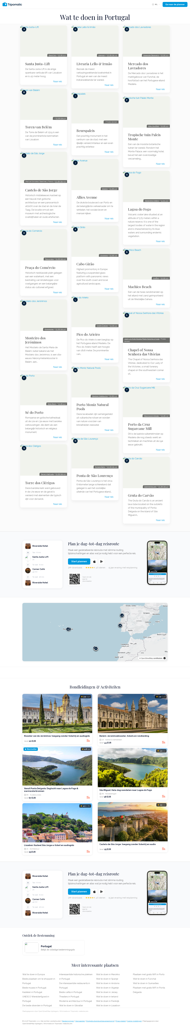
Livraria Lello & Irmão (94, 64)
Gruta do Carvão (141, 495)
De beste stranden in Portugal (37, 1005)
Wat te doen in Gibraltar (71, 1005)
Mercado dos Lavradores (138, 66)
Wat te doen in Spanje (107, 979)
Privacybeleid (121, 1021)
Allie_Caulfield (153, 126)
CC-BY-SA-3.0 (60, 181)
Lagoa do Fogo (139, 209)
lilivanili (105, 189)
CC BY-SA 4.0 (163, 487)
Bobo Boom (52, 404)
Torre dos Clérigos (40, 483)
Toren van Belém (38, 127)
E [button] (120, 625)
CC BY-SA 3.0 (60, 259)
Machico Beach (139, 287)
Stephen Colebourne (100, 396)
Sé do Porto (34, 412)
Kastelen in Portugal (32, 992)
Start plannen (79, 561)
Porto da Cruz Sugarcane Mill (140, 426)
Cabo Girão (85, 264)
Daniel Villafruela (47, 474)
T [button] (96, 648)
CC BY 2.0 (62, 55)
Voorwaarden (80, 1021)
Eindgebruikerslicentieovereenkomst (100, 1021)
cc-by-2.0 (164, 201)
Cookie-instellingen (134, 1021)
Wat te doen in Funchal (144, 979)
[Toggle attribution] (164, 658)
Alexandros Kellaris (152, 201)
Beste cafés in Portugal (70, 992)
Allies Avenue (87, 197)
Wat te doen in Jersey (107, 992)
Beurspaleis (86, 130)
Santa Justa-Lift (37, 64)
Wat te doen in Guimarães (146, 983)
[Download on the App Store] (94, 561)
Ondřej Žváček (102, 326)
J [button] (122, 615)
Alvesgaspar (49, 329)
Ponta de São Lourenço (95, 475)
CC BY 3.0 (113, 255)
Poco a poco (49, 259)
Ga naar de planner (175, 4)
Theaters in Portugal (69, 996)
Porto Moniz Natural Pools (93, 406)
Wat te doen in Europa (33, 974)
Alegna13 (101, 55)
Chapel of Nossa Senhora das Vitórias (144, 352)
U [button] (68, 629)
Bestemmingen (68, 1021)
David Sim (52, 55)
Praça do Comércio (40, 267)
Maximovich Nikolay (151, 416)
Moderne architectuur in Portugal (75, 1001)
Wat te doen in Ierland (107, 996)
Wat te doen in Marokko (108, 974)
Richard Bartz (100, 467)
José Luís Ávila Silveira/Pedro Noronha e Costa (141, 339)
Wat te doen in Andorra (107, 983)
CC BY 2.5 (113, 326)
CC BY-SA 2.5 (61, 118)
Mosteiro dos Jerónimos (35, 340)
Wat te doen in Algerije (107, 988)
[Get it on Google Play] (102, 561)
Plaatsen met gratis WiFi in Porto (149, 974)
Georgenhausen (150, 487)
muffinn (156, 278)
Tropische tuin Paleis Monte (144, 137)
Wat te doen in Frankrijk (107, 1001)
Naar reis (57, 81)
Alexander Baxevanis (151, 55)
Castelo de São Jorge (41, 190)
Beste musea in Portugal (34, 988)
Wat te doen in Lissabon (108, 1005)
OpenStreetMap (147, 658)
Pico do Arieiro (88, 334)
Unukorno (104, 255)
